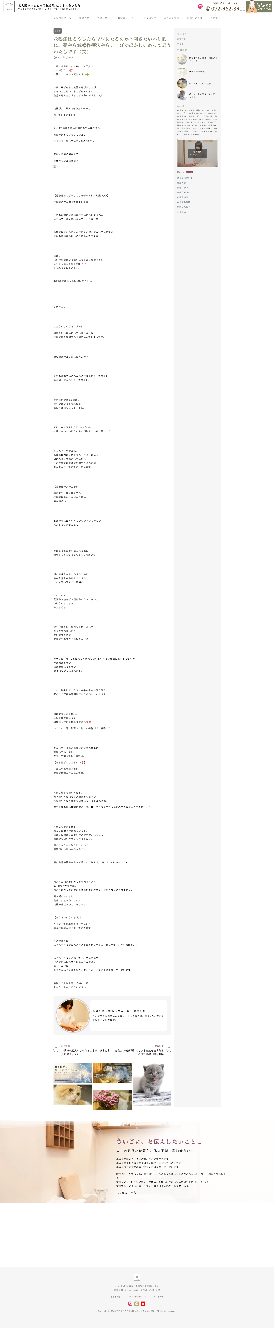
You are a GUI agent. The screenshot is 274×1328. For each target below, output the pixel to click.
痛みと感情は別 (196, 71)
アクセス (215, 17)
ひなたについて (62, 17)
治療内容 (84, 17)
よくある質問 (171, 17)
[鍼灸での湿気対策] (112, 1100)
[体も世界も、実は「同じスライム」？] (73, 1073)
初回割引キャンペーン (197, 153)
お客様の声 (149, 17)
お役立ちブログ (127, 17)
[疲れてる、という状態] (112, 1073)
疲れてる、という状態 (200, 83)
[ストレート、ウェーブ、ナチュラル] (152, 1084)
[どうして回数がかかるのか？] (73, 1095)
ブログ (58, 30)
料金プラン (103, 17)
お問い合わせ (195, 17)
